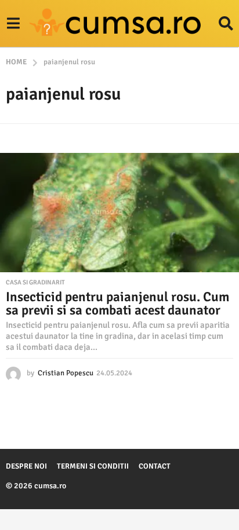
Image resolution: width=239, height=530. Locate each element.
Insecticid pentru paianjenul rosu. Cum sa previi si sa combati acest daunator (117, 303)
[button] (13, 23)
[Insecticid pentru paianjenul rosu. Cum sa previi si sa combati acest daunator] (119, 212)
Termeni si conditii (93, 466)
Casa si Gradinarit (35, 282)
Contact (155, 466)
